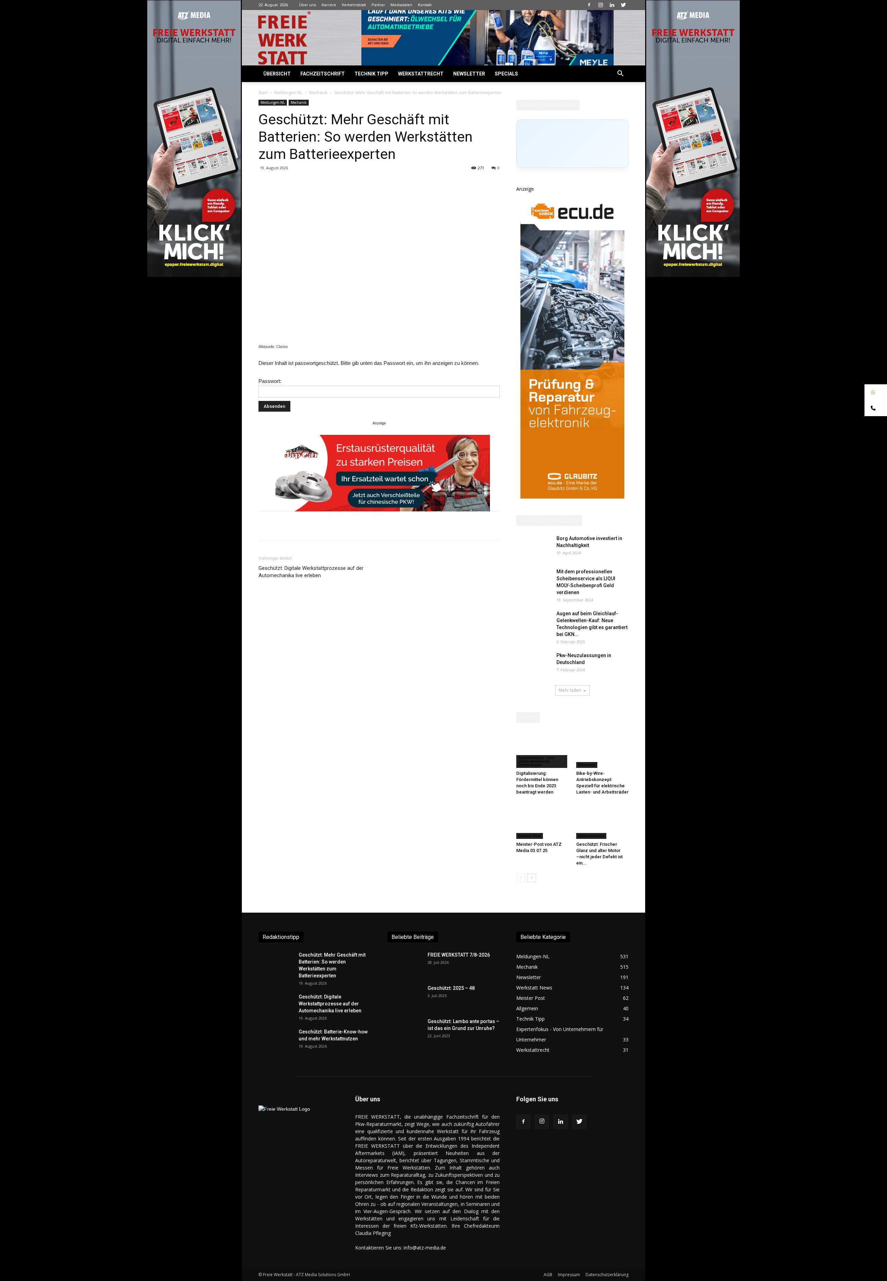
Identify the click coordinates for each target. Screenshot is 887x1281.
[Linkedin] (612, 5)
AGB (548, 1275)
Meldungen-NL (288, 93)
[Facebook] (589, 5)
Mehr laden (570, 690)
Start (262, 93)
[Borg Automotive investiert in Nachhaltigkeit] (533, 547)
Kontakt (424, 5)
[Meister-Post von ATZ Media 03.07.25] (542, 821)
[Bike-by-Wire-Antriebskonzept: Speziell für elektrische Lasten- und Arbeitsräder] (602, 750)
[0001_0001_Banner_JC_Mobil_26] (382, 473)
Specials (506, 74)
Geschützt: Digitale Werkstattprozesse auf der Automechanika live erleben (310, 572)
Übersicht (277, 74)
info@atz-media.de (425, 1247)
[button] (620, 74)
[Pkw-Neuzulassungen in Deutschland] (533, 664)
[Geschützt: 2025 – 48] (404, 997)
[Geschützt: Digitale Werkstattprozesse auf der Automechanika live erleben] (275, 1005)
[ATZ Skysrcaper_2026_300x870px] (572, 496)
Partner (378, 5)
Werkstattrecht (421, 74)
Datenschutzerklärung (607, 1275)
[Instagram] (600, 5)
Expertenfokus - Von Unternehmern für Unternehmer (536, 761)
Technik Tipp (371, 74)
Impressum (569, 1275)
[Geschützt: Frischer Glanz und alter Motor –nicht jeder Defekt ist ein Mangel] (602, 821)
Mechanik (318, 93)
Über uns (307, 5)
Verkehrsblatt (354, 5)
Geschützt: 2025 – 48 (451, 988)
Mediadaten (401, 5)
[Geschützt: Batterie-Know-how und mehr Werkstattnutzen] (275, 1040)
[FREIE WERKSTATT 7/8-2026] (404, 963)
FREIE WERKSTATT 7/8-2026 (459, 955)
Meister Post (529, 835)
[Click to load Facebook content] (572, 143)
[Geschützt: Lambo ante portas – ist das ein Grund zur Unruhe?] (404, 1030)
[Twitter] (623, 5)
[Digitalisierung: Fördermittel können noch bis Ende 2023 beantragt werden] (542, 750)
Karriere (329, 5)
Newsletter (469, 74)
